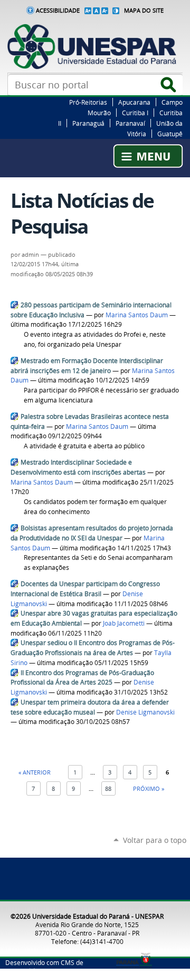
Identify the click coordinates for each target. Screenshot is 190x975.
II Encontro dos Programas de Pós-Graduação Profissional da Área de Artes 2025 (82, 677)
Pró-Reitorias (88, 102)
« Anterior (34, 772)
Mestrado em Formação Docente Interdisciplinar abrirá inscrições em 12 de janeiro (87, 365)
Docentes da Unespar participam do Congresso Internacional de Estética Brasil (85, 588)
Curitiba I (135, 112)
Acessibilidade (58, 10)
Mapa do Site (144, 10)
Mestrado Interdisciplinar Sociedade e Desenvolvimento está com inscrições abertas (78, 467)
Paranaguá (88, 123)
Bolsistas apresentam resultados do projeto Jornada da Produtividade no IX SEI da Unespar (92, 533)
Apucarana (134, 102)
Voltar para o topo (154, 840)
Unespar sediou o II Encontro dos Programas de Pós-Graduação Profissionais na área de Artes (93, 647)
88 (108, 788)
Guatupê (170, 133)
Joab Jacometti (124, 623)
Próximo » (148, 788)
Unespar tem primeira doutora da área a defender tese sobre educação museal (90, 707)
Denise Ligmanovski (145, 712)
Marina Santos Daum (137, 314)
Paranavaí (130, 123)
